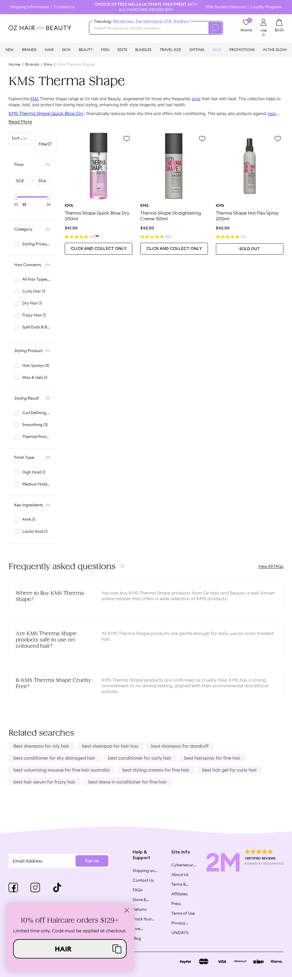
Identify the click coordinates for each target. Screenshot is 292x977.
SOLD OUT (249, 249)
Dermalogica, (149, 21)
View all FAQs (270, 566)
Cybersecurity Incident (183, 864)
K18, (169, 21)
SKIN (66, 49)
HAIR (49, 49)
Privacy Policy (178, 922)
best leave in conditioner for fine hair (127, 782)
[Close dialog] (127, 910)
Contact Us (64, 7)
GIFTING (196, 49)
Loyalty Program (266, 7)
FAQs (138, 889)
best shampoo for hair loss (110, 746)
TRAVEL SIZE (170, 49)
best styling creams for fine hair (155, 770)
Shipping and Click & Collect (145, 870)
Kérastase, (124, 21)
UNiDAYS (179, 932)
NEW (9, 49)
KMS (34, 98)
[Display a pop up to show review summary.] (97, 236)
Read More (20, 121)
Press (176, 903)
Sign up (92, 861)
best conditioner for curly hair (139, 758)
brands (32, 64)
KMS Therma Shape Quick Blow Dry (46, 113)
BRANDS (29, 49)
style (196, 98)
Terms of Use (183, 913)
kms (48, 64)
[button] (70, 949)
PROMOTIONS (242, 49)
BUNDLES (143, 49)
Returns (140, 909)
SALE (216, 49)
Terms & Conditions (181, 884)
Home (15, 64)
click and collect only (98, 249)
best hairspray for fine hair (212, 758)
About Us (179, 874)
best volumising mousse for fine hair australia (61, 770)
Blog (137, 938)
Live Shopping (142, 928)
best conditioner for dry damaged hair (54, 758)
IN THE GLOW (275, 49)
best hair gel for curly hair (229, 770)
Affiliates (179, 893)
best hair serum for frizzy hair (44, 782)
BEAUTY (86, 49)
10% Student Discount (226, 7)
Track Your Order (142, 919)
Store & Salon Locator (140, 899)
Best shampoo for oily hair (41, 746)
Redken (181, 21)
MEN (105, 49)
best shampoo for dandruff (179, 746)
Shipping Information (29, 7)
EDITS (122, 49)
